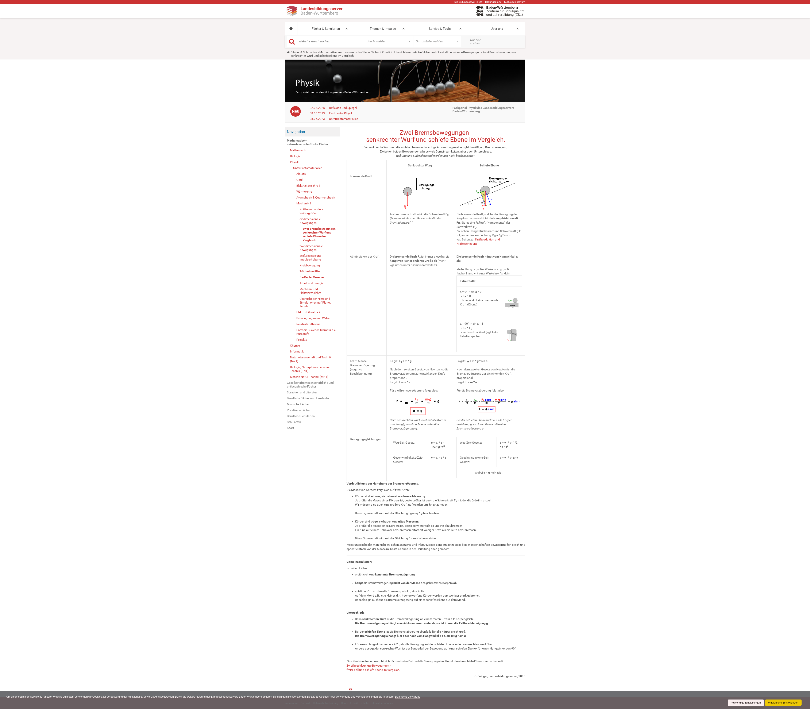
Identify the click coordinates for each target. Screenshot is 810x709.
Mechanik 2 (431, 52)
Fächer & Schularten (326, 29)
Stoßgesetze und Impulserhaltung (310, 257)
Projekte (301, 339)
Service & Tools (440, 29)
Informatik (297, 351)
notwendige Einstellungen (746, 702)
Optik (299, 179)
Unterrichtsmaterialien (407, 52)
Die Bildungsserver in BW (468, 1)
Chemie (295, 345)
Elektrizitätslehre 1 (308, 185)
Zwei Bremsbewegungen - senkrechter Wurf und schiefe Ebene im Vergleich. (320, 234)
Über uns (497, 29)
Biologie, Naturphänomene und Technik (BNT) (310, 369)
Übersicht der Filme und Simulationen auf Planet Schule (315, 302)
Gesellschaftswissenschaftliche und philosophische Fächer (310, 384)
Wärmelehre (304, 191)
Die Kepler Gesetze (312, 277)
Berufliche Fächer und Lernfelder (308, 398)
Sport (290, 427)
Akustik (301, 174)
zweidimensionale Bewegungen (311, 247)
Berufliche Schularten (301, 416)
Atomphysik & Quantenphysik (315, 197)
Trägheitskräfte (310, 271)
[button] (291, 29)
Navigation (296, 132)
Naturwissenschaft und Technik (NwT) (310, 359)
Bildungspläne (493, 1)
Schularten (294, 422)
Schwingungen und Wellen (313, 318)
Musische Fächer (298, 404)
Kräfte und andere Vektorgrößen (311, 211)
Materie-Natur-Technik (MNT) (309, 376)
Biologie (295, 156)
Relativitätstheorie (308, 324)
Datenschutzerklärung (407, 696)
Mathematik (298, 150)
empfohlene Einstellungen (783, 702)
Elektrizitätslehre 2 (308, 312)
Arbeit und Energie (311, 283)
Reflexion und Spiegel (343, 107)
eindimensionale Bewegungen (460, 52)
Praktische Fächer (298, 410)
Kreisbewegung (310, 265)
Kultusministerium (514, 1)
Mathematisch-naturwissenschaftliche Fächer (349, 52)
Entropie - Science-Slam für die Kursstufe (316, 331)
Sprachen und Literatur (302, 392)
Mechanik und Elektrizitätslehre (310, 290)
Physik (386, 52)
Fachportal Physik (341, 113)
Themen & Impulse (383, 29)
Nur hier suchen (475, 41)
